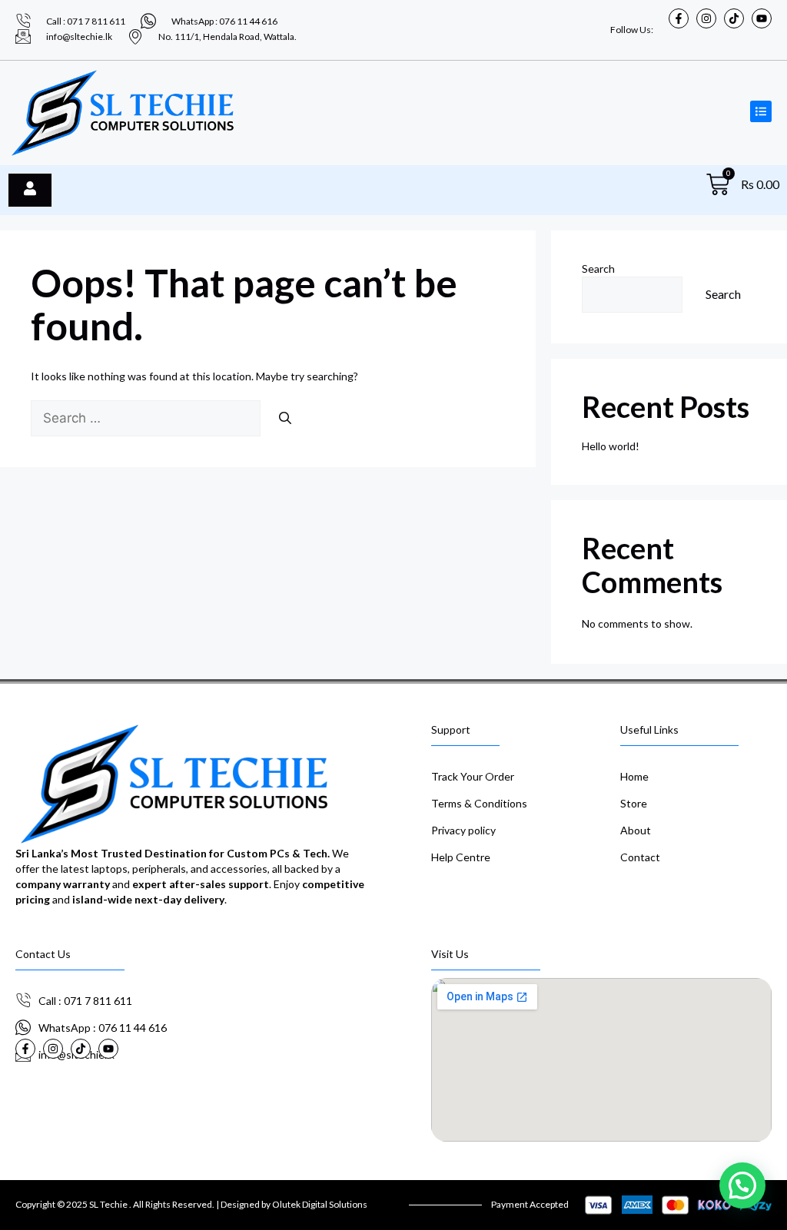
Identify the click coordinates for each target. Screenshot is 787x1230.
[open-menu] (30, 190)
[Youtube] (762, 18)
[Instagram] (706, 18)
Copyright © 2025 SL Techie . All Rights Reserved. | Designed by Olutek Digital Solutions (191, 1204)
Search (598, 268)
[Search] (285, 418)
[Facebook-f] (679, 18)
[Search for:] (147, 418)
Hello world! (610, 446)
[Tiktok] (734, 18)
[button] (742, 1185)
